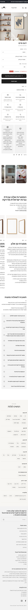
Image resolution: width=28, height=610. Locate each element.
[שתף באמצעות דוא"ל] (14, 154)
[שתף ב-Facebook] (21, 154)
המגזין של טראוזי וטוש (21, 544)
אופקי (24, 467)
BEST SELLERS (23, 499)
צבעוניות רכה (11, 443)
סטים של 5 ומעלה (22, 475)
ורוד (3, 455)
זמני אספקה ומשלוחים (21, 542)
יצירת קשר (24, 539)
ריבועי (19, 467)
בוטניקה (15, 416)
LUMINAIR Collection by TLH (20, 495)
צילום (18, 446)
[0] (5, 8)
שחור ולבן (14, 455)
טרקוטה (24, 458)
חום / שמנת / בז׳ (22, 455)
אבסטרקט (9, 416)
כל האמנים (16, 434)
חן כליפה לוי (16, 431)
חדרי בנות (10, 483)
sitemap (25, 547)
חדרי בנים (16, 483)
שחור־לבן (8, 419)
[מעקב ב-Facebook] (25, 601)
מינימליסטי (23, 443)
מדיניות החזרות (23, 536)
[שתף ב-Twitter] (19, 154)
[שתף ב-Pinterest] (16, 154)
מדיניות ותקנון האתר (22, 528)
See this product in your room (13, 76)
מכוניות (24, 419)
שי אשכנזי (9, 431)
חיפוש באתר (24, 533)
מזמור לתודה (16, 423)
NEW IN (5, 495)
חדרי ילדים (23, 483)
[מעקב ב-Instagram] (22, 601)
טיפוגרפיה (24, 423)
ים (25, 416)
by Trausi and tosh (22, 45)
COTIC (10, 495)
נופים (21, 416)
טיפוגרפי (12, 446)
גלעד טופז (24, 431)
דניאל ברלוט (23, 434)
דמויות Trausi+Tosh (16, 419)
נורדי (17, 443)
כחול (8, 455)
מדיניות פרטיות (23, 531)
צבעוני (18, 458)
